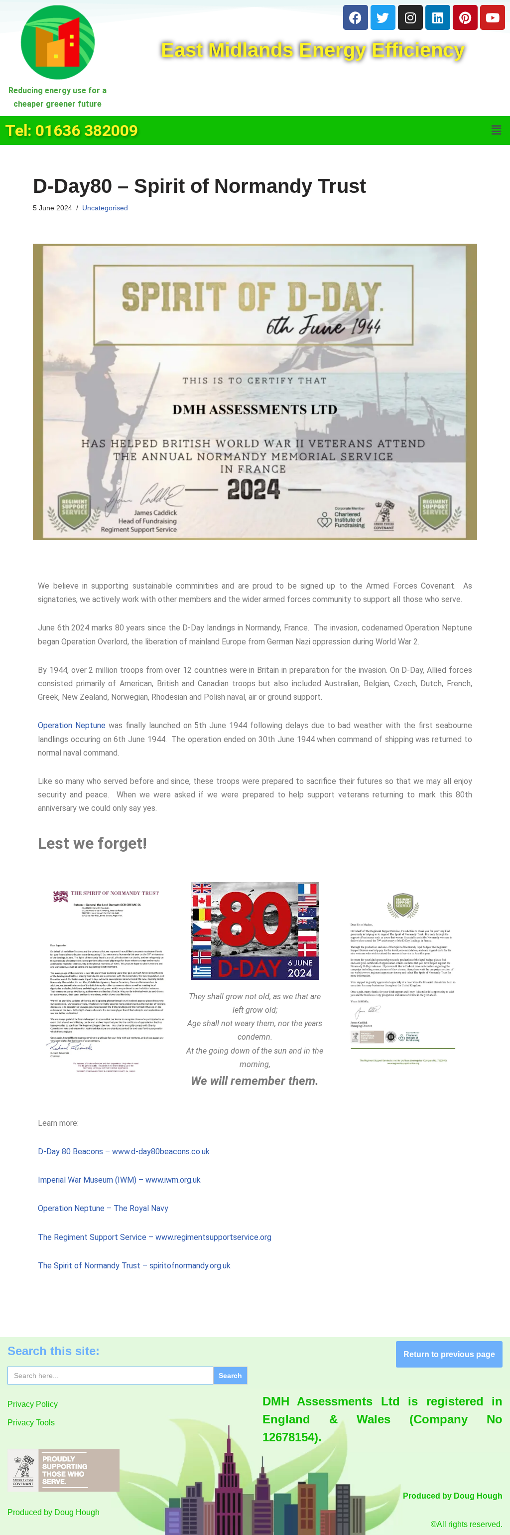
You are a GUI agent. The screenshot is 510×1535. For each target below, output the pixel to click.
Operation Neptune (72, 725)
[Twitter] (383, 17)
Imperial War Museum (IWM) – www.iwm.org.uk (119, 1180)
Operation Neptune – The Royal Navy (103, 1208)
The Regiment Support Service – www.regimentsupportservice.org (154, 1237)
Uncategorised (105, 208)
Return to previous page (449, 1354)
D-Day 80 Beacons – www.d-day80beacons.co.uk (124, 1151)
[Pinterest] (465, 17)
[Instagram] (410, 17)
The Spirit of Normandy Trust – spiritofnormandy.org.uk (134, 1265)
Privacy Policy (32, 1404)
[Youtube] (492, 17)
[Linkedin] (437, 17)
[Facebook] (355, 17)
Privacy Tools (31, 1422)
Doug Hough (77, 1512)
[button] (496, 130)
